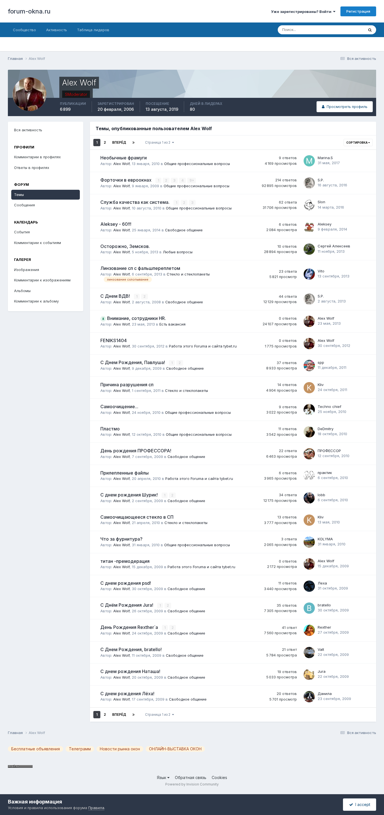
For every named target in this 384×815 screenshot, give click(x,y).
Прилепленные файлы (124, 473)
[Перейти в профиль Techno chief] (309, 409)
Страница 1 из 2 (158, 142)
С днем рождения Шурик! (129, 495)
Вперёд (119, 142)
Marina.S (325, 157)
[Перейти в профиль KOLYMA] (309, 542)
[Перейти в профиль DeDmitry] (309, 431)
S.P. (321, 180)
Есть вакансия (172, 324)
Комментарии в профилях (37, 157)
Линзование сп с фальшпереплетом (140, 268)
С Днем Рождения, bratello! (131, 649)
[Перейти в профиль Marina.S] (309, 160)
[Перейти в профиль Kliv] (309, 387)
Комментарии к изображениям (42, 280)
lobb (321, 495)
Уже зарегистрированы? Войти (302, 11)
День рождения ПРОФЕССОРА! (135, 450)
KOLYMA (325, 539)
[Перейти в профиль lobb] (309, 498)
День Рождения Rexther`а (129, 627)
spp (321, 362)
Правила (96, 807)
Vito (321, 271)
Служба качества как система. (135, 202)
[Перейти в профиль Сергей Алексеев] (309, 249)
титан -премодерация (125, 561)
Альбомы (22, 290)
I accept (361, 804)
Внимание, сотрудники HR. (136, 318)
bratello (324, 605)
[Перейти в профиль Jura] (309, 674)
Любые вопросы (178, 252)
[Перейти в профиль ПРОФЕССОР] (309, 453)
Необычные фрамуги (123, 158)
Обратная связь (190, 777)
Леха (322, 583)
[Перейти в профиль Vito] (309, 274)
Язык (162, 777)
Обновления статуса (338, 30)
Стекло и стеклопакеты (188, 274)
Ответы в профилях (31, 167)
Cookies (219, 777)
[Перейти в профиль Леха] (309, 586)
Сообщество (24, 30)
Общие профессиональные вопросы (197, 163)
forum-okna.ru (29, 11)
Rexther (324, 627)
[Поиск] (370, 29)
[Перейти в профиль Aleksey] (309, 227)
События (22, 232)
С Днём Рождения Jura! (127, 605)
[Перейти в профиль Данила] (309, 696)
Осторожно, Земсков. (125, 246)
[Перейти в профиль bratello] (309, 608)
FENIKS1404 (113, 340)
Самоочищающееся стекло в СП (136, 517)
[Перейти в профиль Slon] (309, 205)
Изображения (26, 269)
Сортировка (357, 142)
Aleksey (324, 224)
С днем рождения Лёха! (127, 693)
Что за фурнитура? (121, 539)
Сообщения (24, 205)
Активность (56, 30)
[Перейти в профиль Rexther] (309, 630)
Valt (321, 649)
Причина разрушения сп (126, 384)
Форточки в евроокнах (126, 180)
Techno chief (329, 406)
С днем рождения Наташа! (130, 671)
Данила (325, 693)
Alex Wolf (121, 163)
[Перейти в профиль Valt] (309, 652)
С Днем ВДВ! (115, 296)
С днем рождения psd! (125, 583)
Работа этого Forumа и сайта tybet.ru (203, 346)
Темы (19, 194)
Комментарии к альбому (36, 301)
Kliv (321, 384)
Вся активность (28, 130)
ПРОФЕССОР (329, 450)
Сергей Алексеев (334, 246)
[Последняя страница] (133, 142)
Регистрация (358, 11)
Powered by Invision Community (192, 784)
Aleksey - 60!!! (115, 224)
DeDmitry (325, 428)
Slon (321, 202)
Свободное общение (184, 230)
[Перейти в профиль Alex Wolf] (309, 321)
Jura (322, 671)
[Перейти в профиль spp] (309, 365)
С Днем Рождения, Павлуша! (133, 362)
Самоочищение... (119, 406)
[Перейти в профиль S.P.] (309, 183)
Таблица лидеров (93, 30)
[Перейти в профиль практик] (309, 475)
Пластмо (110, 429)
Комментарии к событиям (37, 242)
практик (325, 472)
